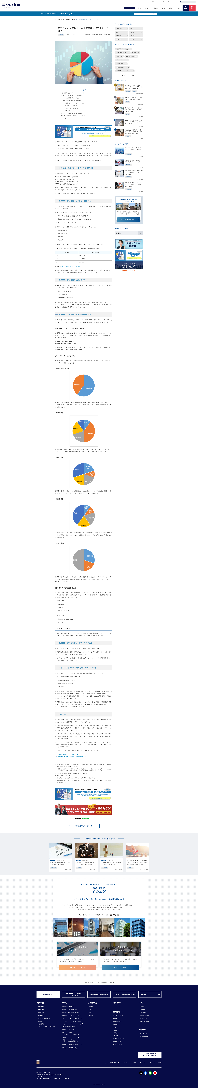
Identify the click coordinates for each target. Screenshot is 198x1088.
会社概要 (116, 1018)
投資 (117, 32)
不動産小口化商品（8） (121, 63)
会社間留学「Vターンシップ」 (70, 1037)
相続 (131, 28)
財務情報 (116, 1030)
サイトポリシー (143, 1033)
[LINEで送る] (85, 818)
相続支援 (40, 1021)
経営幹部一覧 (117, 1021)
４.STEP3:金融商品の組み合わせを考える (71, 100)
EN (174, 2)
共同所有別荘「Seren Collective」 (71, 1012)
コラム (141, 1003)
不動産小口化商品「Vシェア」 (91, 982)
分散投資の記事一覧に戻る (84, 826)
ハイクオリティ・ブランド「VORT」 (72, 1021)
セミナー (117, 1003)
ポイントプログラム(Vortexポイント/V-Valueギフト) (71, 1033)
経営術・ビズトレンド (145, 1021)
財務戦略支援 (41, 1009)
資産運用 (68, 19)
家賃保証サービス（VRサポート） (71, 1015)
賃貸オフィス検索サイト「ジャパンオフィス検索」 (69, 1040)
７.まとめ (63, 118)
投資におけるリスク (71, 34)
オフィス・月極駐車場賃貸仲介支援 (46, 1026)
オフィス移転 (143, 1012)
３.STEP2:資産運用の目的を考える (70, 98)
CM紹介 (116, 1035)
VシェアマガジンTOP (60, 19)
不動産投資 (119, 28)
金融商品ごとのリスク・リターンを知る (73, 103)
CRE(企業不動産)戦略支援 (44, 1018)
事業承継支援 (41, 1012)
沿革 (115, 1027)
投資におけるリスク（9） (122, 60)
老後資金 (118, 39)
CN (177, 2)
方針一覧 (142, 1029)
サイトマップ (152, 1062)
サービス (66, 1003)
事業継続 (142, 1006)
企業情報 (116, 1012)
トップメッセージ (118, 1015)
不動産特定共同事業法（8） (122, 67)
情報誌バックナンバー (119, 1038)
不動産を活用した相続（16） (122, 52)
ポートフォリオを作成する (70, 105)
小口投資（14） (136, 52)
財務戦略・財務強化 (144, 1015)
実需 (90, 1009)
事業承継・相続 (143, 1018)
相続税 (132, 32)
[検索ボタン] (181, 2)
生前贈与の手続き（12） (131, 56)
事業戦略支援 (41, 1006)
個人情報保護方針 (144, 1036)
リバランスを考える (68, 110)
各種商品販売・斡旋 (68, 1029)
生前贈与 (132, 35)
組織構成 (116, 1024)
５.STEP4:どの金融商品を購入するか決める (72, 113)
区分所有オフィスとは (68, 1006)
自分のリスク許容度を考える (70, 108)
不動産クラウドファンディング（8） (124, 70)
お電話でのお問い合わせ (139, 1062)
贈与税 (132, 39)
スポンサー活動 (118, 1044)
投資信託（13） (119, 56)
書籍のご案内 (117, 1041)
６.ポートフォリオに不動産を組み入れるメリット (73, 115)
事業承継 (91, 1015)
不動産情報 (142, 1009)
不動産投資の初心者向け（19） (123, 49)
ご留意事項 (111, 982)
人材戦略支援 (41, 1024)
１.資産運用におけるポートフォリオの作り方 (72, 93)
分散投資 (73, 19)
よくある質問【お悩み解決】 (112, 1062)
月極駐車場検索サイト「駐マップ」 (72, 1044)
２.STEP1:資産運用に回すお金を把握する (71, 95)
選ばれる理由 (104, 982)
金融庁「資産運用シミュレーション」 (71, 266)
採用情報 (143, 994)
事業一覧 (40, 1003)
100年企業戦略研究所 (68, 1026)
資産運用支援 (41, 1015)
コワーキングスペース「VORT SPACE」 (73, 1018)
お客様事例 (92, 1003)
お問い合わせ (126, 1062)
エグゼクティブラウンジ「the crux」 (72, 1024)
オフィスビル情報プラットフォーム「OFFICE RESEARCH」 (72, 1048)
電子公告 (116, 1033)
